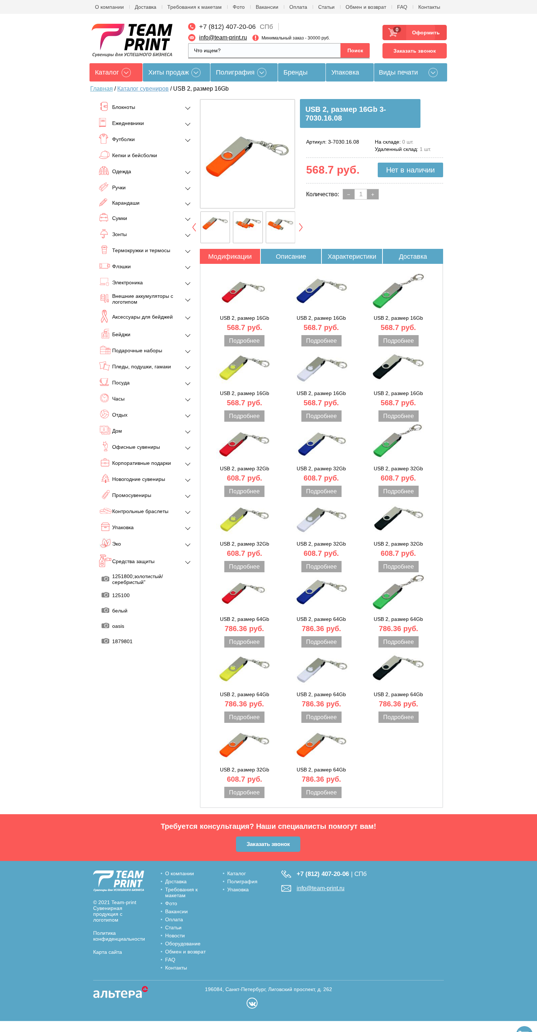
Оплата (298, 7)
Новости (175, 935)
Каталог (236, 873)
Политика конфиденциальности (119, 936)
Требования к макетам (194, 7)
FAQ (402, 7)
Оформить (423, 32)
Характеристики (352, 256)
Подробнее (244, 341)
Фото (239, 7)
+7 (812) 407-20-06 (227, 26)
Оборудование (183, 943)
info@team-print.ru (223, 37)
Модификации (230, 256)
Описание (291, 256)
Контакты (429, 7)
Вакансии (267, 7)
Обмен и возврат (366, 7)
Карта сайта (107, 952)
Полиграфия (235, 72)
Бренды (295, 72)
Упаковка (345, 72)
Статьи (326, 7)
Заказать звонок (414, 51)
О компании (109, 7)
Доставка (145, 7)
